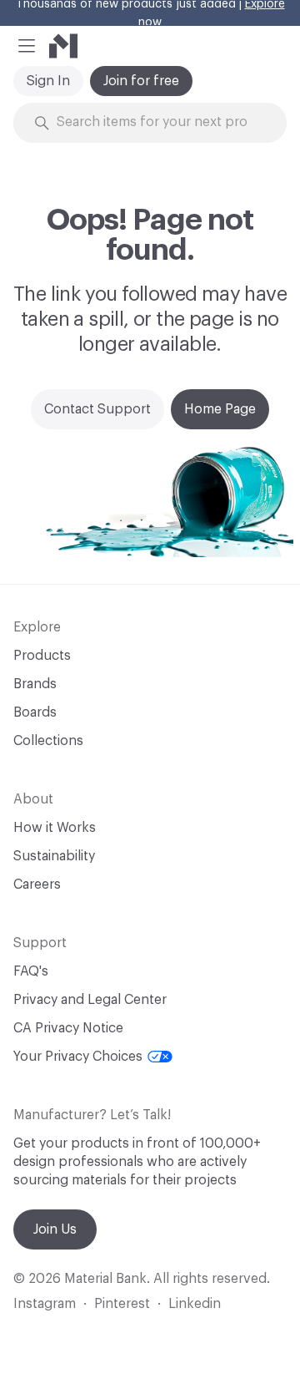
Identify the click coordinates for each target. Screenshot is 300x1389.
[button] (26, 46)
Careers (37, 884)
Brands (35, 684)
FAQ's (30, 971)
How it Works (54, 827)
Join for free (141, 81)
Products (42, 655)
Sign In (48, 81)
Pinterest (122, 1303)
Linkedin (194, 1303)
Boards (35, 712)
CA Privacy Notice (68, 1028)
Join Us (55, 1229)
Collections (48, 741)
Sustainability (54, 856)
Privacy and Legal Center (90, 999)
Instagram (44, 1303)
